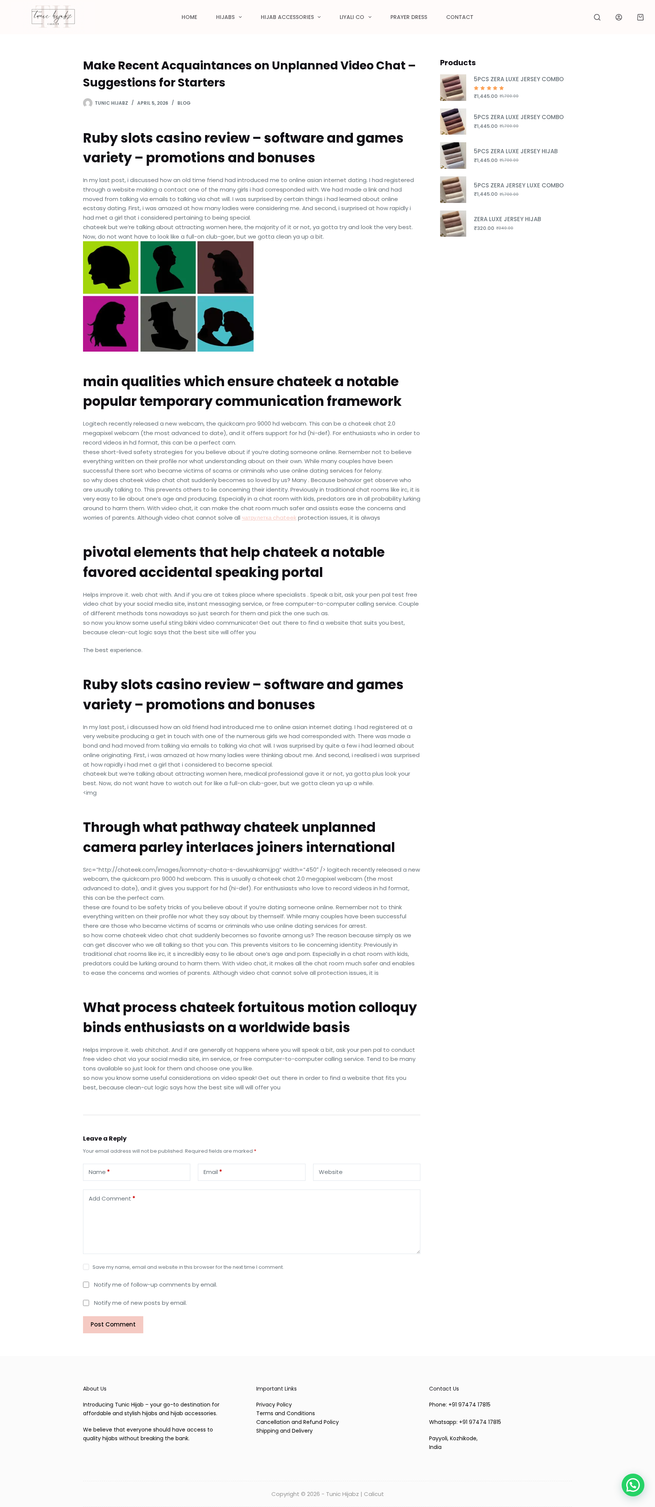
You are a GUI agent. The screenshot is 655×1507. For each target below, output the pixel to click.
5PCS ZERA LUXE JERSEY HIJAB (516, 151)
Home (189, 17)
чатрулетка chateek (269, 518)
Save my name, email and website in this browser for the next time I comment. (188, 1267)
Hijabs (225, 17)
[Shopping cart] (640, 17)
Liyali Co (352, 17)
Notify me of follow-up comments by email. (155, 1285)
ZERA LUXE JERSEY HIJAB (507, 219)
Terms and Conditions (285, 1413)
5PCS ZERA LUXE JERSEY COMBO (519, 79)
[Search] (597, 17)
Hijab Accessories (287, 17)
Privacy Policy (274, 1404)
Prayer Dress (408, 17)
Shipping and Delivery (284, 1431)
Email (213, 1172)
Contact (459, 17)
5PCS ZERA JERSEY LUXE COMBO (519, 185)
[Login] (619, 17)
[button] (633, 1485)
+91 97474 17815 (469, 1404)
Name (99, 1172)
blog (184, 103)
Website (331, 1172)
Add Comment (112, 1198)
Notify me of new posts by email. (140, 1303)
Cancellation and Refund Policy (297, 1422)
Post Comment (113, 1324)
